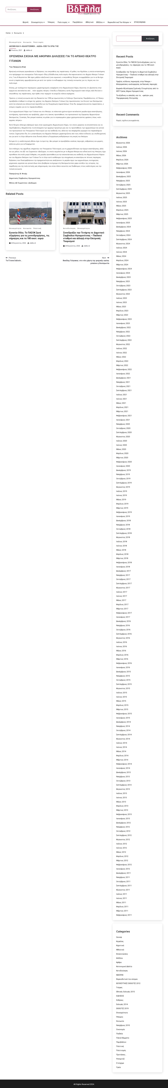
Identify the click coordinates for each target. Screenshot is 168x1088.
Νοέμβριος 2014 (123, 726)
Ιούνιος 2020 (121, 445)
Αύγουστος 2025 (123, 193)
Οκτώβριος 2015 (123, 680)
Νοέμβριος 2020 (123, 424)
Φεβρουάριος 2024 (124, 269)
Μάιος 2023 (121, 307)
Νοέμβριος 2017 (123, 575)
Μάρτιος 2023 (122, 315)
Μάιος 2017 (121, 600)
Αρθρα (118, 962)
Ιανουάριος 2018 (123, 567)
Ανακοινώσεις (122, 954)
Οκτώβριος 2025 (123, 185)
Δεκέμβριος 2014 (123, 722)
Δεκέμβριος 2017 (123, 571)
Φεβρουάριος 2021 (124, 416)
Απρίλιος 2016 (122, 655)
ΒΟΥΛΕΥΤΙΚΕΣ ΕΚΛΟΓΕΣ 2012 (128, 983)
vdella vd (29, 50)
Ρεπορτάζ (120, 1059)
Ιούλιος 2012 (121, 844)
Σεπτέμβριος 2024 (124, 239)
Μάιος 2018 (121, 550)
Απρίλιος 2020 (122, 453)
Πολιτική (37, 228)
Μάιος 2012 (121, 852)
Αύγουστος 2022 (123, 344)
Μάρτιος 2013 (122, 810)
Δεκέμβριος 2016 (123, 621)
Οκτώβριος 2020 (123, 428)
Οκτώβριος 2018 (123, 529)
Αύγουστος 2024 (123, 244)
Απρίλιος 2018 (122, 554)
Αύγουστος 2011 (123, 890)
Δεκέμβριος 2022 (123, 327)
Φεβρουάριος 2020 (124, 462)
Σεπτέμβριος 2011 (124, 886)
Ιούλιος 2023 (121, 298)
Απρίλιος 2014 (122, 756)
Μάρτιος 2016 (122, 659)
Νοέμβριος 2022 (123, 332)
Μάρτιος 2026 (122, 164)
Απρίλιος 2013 (122, 806)
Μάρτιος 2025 (122, 214)
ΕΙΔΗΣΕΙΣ (120, 996)
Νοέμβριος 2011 (123, 877)
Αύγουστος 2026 (123, 143)
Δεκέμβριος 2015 (123, 672)
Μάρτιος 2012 (122, 860)
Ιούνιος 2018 (121, 546)
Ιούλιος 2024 (121, 248)
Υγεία (118, 1067)
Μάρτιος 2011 (122, 911)
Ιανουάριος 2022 (123, 374)
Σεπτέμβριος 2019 (124, 483)
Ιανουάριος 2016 (123, 667)
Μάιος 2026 (121, 155)
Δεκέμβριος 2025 (123, 176)
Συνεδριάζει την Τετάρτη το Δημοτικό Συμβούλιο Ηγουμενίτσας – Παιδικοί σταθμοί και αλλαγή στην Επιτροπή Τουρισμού (83, 237)
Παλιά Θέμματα (122, 1038)
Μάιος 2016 (121, 651)
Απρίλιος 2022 (122, 361)
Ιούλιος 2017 (121, 592)
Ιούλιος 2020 (121, 441)
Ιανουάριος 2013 (123, 818)
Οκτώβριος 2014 (123, 730)
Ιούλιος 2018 (121, 541)
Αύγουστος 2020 (123, 437)
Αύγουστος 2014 (123, 739)
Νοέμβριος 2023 (123, 281)
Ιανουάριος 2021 (123, 420)
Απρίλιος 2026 (122, 160)
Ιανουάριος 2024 (123, 273)
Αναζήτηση (150, 39)
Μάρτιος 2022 (122, 365)
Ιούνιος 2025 (121, 202)
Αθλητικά (89, 22)
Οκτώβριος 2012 (123, 831)
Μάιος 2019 (121, 499)
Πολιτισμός (62, 22)
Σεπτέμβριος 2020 (124, 432)
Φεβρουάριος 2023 (124, 319)
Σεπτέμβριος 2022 (124, 340)
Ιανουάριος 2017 (123, 617)
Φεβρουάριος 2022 (124, 369)
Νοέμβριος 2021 (123, 382)
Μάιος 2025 (121, 206)
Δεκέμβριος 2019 (123, 470)
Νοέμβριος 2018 (123, 525)
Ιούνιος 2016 (121, 646)
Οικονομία (120, 1029)
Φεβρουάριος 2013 (124, 814)
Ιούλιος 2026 (121, 147)
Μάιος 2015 (121, 701)
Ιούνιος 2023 (121, 302)
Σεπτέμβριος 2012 (124, 835)
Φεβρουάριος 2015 (124, 714)
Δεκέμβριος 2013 (123, 772)
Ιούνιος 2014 (121, 747)
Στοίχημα (120, 1063)
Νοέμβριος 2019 (123, 474)
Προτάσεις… (121, 1055)
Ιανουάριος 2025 (123, 223)
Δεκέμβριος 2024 (123, 227)
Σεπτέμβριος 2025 (124, 189)
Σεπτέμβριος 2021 (124, 390)
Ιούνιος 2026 (121, 151)
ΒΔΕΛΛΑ (119, 975)
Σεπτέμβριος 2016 (124, 634)
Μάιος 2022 (121, 357)
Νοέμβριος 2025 (123, 181)
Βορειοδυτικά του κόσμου (118, 22)
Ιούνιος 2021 (121, 399)
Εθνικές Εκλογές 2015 (125, 992)
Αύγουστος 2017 (123, 588)
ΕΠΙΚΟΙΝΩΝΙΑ (139, 22)
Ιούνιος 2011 (121, 898)
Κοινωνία (27, 42)
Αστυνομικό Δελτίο (124, 966)
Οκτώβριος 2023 (123, 286)
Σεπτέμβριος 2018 (124, 533)
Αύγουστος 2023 (123, 294)
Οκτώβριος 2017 (123, 579)
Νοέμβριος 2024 (123, 231)
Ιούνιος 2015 (121, 697)
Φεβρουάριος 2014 (124, 764)
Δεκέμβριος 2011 (123, 873)
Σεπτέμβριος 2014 (124, 735)
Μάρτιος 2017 (122, 609)
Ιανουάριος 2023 (123, 323)
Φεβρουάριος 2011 (124, 915)
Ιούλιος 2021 (121, 395)
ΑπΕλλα (119, 958)
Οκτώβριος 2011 (123, 881)
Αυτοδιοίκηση (69, 228)
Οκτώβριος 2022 (123, 336)
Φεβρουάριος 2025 (124, 218)
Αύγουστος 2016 (123, 638)
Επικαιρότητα (37, 22)
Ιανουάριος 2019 (123, 516)
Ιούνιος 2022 (121, 353)
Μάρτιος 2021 (122, 411)
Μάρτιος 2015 (122, 709)
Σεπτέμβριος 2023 (124, 290)
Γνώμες (119, 987)
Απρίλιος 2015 (122, 705)
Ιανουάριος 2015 (123, 718)
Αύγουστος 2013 (123, 789)
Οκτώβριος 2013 (123, 781)
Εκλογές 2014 (122, 1004)
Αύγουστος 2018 (123, 537)
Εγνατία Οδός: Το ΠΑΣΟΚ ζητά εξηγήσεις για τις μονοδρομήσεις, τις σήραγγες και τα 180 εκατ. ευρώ (29, 235)
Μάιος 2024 (121, 256)
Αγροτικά (120, 945)
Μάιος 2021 (121, 403)
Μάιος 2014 (121, 751)
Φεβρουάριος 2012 (124, 865)
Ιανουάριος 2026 (123, 172)
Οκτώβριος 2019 (123, 479)
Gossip (119, 937)
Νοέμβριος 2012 (123, 827)
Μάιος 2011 (121, 902)
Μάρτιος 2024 (122, 265)
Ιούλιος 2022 (121, 348)
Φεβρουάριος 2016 (124, 663)
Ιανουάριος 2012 (123, 869)
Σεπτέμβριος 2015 (124, 684)
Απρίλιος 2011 (122, 907)
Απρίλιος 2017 (122, 604)
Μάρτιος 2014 (122, 760)
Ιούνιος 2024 (121, 252)
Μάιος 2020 (121, 449)
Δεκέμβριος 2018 (123, 520)
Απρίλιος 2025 (122, 210)
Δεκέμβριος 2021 (123, 378)
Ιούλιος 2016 (121, 642)
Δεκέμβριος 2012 (123, 823)
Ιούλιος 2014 (121, 743)
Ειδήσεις (119, 1000)
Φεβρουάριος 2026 (124, 168)
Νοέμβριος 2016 (123, 625)
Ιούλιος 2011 (121, 894)
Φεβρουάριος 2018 (124, 562)
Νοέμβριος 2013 (123, 777)
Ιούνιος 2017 (121, 596)
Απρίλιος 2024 (122, 260)
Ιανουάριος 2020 (123, 466)
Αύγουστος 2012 (123, 839)
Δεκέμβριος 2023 (123, 277)
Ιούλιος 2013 (121, 793)
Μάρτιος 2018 (122, 558)
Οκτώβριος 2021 (123, 386)
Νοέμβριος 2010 (123, 1025)
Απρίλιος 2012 (122, 856)
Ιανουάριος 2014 (123, 768)
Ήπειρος (51, 22)
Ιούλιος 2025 (121, 197)
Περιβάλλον (78, 22)
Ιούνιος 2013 (121, 797)
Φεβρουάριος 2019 (124, 512)
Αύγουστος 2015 (123, 688)
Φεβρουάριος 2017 (124, 613)
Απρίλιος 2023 (122, 311)
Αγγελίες (120, 941)
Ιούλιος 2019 (121, 491)
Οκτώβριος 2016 (123, 630)
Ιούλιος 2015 (121, 693)
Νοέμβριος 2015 (123, 676)
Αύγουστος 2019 (123, 487)
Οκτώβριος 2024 (123, 235)
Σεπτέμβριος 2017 (124, 583)
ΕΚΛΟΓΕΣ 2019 (122, 1008)
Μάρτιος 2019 (122, 508)
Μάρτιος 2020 (122, 458)
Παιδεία (119, 1034)
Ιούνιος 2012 (121, 848)
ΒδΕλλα (99, 22)
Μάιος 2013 (121, 802)
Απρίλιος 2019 (122, 504)
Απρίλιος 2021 (122, 407)
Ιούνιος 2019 (121, 495)
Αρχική (25, 22)
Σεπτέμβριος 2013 (124, 785)
